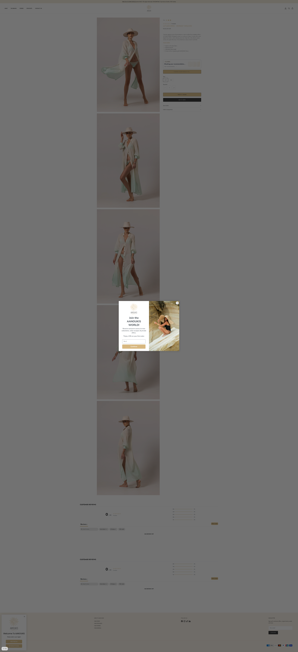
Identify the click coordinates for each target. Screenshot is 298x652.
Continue (134, 346)
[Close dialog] (177, 303)
